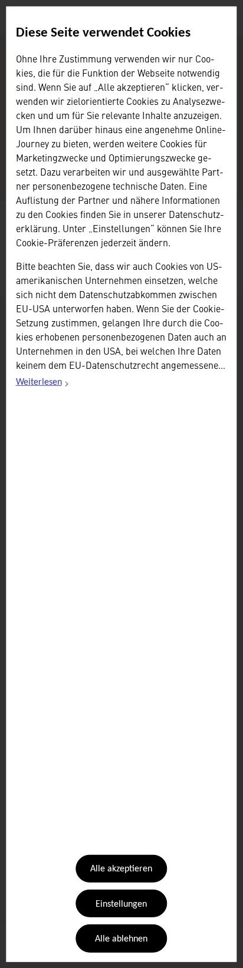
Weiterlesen (43, 384)
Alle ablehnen (121, 939)
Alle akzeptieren (121, 869)
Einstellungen (121, 904)
